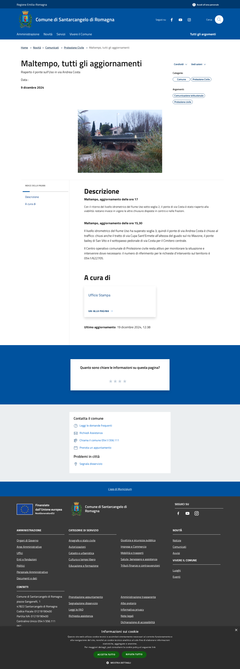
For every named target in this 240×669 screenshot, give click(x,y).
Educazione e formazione (83, 566)
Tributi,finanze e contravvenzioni (140, 565)
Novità (37, 47)
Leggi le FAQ (76, 609)
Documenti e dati (27, 578)
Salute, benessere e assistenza (139, 559)
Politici (21, 566)
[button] (120, 663)
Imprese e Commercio (133, 546)
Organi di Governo (27, 540)
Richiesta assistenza (81, 616)
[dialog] (120, 647)
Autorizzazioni (77, 547)
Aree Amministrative (29, 547)
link (153, 647)
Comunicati (52, 47)
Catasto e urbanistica (81, 553)
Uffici (20, 553)
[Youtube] (179, 19)
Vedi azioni (197, 64)
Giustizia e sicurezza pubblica (138, 540)
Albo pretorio (128, 603)
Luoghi (177, 570)
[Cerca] (219, 19)
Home (24, 47)
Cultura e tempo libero (82, 559)
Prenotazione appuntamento (86, 597)
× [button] (236, 630)
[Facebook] (170, 19)
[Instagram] (187, 19)
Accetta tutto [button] (106, 654)
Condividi (179, 64)
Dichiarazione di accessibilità (138, 622)
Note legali (127, 616)
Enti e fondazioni (27, 559)
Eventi (176, 577)
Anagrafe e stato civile (82, 540)
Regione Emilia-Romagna (32, 4)
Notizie (177, 540)
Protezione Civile (74, 47)
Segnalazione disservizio (83, 603)
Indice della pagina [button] (35, 185)
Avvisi (176, 553)
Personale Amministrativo (32, 572)
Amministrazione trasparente (138, 597)
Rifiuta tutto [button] (134, 654)
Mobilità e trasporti (132, 553)
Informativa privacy (132, 609)
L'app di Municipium (120, 489)
